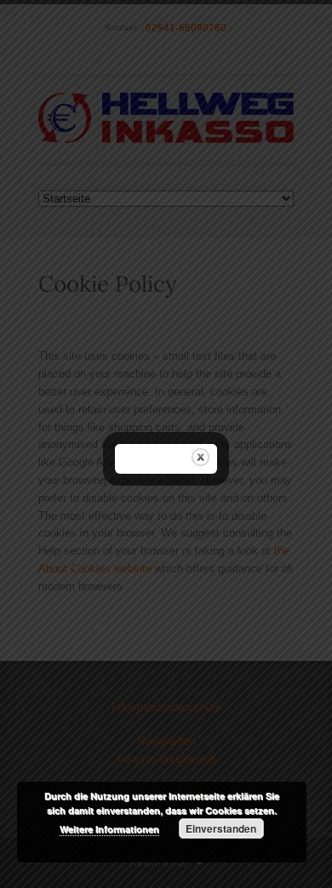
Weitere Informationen (109, 829)
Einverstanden (221, 828)
